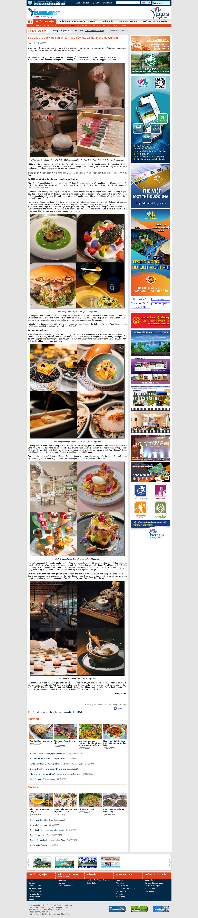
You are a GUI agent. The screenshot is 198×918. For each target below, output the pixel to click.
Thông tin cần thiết (155, 21)
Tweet (119, 708)
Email (78, 3)
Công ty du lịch (122, 886)
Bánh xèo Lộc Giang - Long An (39, 810)
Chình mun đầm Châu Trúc (41, 820)
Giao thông (149, 891)
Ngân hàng (120, 897)
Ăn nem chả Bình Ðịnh (39, 845)
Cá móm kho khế (86, 809)
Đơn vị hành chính (65, 886)
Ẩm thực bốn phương (94, 31)
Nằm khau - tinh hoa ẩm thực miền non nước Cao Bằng (114, 743)
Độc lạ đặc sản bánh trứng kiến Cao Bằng (47, 840)
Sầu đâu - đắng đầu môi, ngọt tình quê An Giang (50, 754)
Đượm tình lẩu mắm (38, 825)
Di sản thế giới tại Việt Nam (98, 880)
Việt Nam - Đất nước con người (78, 21)
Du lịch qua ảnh (112, 31)
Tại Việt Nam (150, 889)
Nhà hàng (120, 883)
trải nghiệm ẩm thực (45, 712)
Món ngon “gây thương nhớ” (64, 742)
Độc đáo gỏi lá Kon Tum (40, 835)
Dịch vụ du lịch (50, 25)
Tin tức (30, 25)
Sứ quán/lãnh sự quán (154, 883)
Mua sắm (119, 894)
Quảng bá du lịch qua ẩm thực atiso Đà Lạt (65, 810)
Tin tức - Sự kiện (44, 21)
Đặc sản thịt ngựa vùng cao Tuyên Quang (47, 759)
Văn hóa (124, 31)
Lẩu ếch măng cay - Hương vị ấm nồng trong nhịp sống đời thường (90, 743)
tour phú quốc (161, 304)
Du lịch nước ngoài (152, 886)
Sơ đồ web (107, 3)
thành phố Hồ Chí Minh (72, 712)
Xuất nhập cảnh (151, 880)
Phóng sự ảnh (113, 25)
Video (124, 25)
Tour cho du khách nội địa (126, 889)
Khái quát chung (64, 880)
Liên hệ (98, 3)
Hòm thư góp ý (88, 3)
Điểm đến (108, 21)
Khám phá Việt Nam (66, 25)
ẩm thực (58, 712)
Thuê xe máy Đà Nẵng (140, 303)
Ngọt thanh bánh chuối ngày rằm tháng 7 (47, 830)
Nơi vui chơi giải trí (123, 891)
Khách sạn (120, 880)
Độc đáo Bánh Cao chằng (40, 741)
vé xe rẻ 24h (140, 307)
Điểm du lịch (92, 883)
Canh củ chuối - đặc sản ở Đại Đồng (114, 810)
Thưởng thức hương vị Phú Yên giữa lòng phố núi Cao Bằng (55, 774)
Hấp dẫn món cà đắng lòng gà (42, 779)
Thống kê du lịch (83, 25)
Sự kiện (39, 25)
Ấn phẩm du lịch (98, 25)
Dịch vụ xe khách (140, 299)
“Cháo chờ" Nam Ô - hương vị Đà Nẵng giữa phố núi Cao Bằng (56, 764)
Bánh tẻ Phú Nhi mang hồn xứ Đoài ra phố (48, 769)
